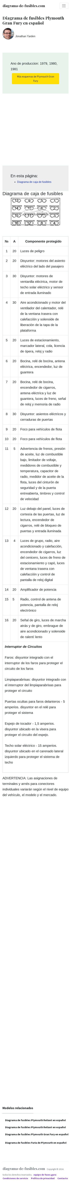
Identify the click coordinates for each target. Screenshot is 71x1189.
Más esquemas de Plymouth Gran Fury (35, 78)
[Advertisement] (35, 128)
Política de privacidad (43, 1178)
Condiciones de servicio (16, 1178)
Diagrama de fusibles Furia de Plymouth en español (36, 1142)
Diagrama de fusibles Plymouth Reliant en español (35, 1120)
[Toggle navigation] (63, 6)
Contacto (62, 1178)
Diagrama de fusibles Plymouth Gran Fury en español (37, 1134)
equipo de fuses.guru (45, 1174)
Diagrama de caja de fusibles (34, 182)
